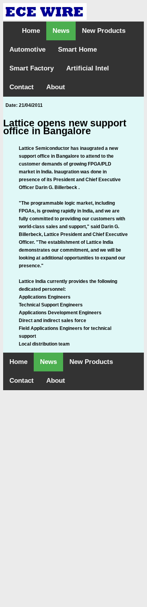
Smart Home (77, 49)
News (61, 30)
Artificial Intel (87, 68)
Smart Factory (31, 68)
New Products (103, 30)
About (55, 87)
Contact (21, 87)
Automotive (27, 49)
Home (31, 30)
